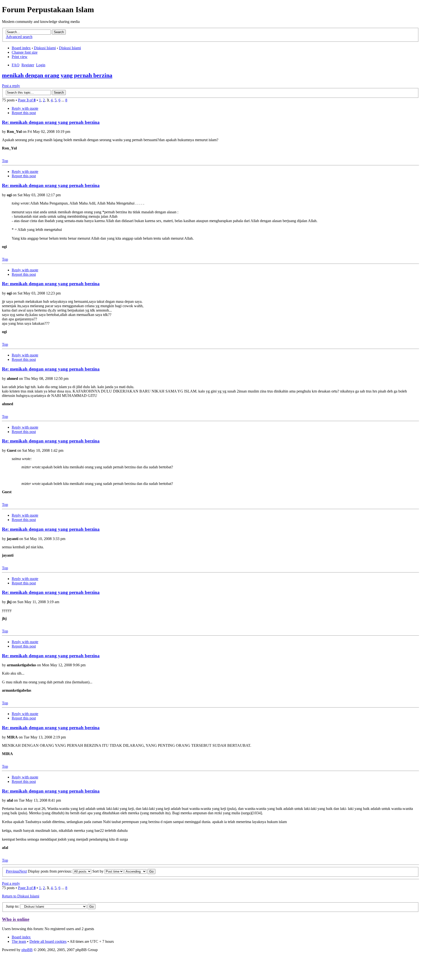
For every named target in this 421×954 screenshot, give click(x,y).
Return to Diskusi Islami (20, 896)
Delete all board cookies (48, 941)
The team (19, 941)
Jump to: (13, 906)
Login (40, 65)
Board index (21, 48)
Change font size (25, 52)
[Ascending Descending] (139, 871)
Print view (20, 57)
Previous (12, 871)
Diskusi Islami (45, 48)
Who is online (15, 919)
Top (5, 161)
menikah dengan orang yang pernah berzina (57, 75)
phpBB (27, 950)
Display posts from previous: (50, 871)
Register (27, 65)
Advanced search (19, 37)
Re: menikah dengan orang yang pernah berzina (51, 122)
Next (23, 871)
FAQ (15, 65)
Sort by (98, 871)
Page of (27, 100)
